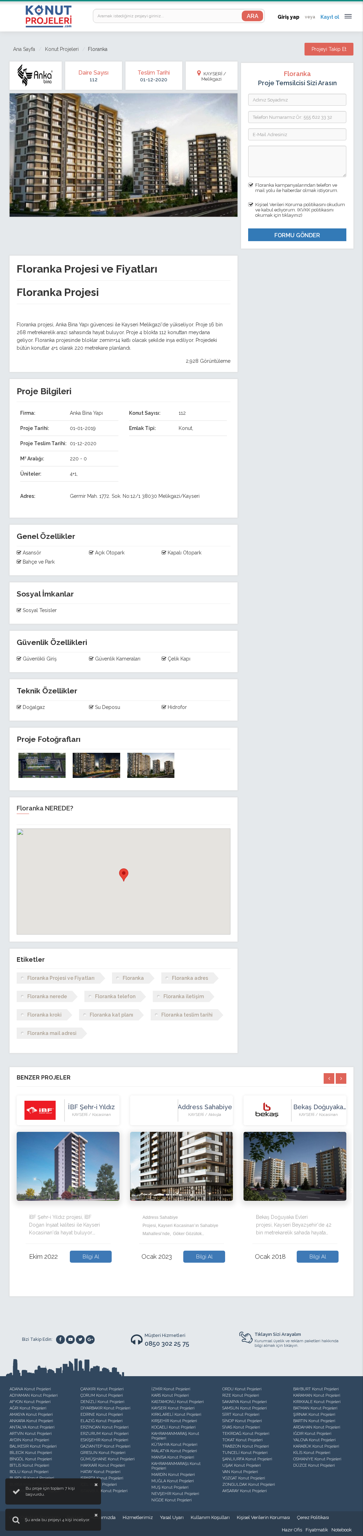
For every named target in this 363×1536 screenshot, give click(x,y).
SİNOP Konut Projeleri (242, 1421)
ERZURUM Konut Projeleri (104, 1433)
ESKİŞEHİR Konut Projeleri (104, 1440)
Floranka (133, 978)
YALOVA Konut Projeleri (314, 1440)
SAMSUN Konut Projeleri (244, 1408)
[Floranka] (42, 765)
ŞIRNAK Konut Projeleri (314, 1414)
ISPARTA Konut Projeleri (101, 1478)
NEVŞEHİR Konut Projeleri (175, 1493)
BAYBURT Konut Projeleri (316, 1389)
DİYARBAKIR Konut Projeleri (105, 1408)
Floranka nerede (47, 996)
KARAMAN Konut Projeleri (316, 1395)
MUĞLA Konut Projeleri (172, 1481)
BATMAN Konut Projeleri (315, 1408)
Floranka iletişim (183, 996)
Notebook (341, 1529)
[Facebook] (60, 1339)
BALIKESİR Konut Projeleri (33, 1446)
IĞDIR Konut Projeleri (312, 1433)
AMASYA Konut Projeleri (31, 1414)
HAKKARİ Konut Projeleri (102, 1465)
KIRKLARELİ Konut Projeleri (176, 1414)
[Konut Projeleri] (49, 16)
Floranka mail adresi (52, 1033)
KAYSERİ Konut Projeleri (173, 1408)
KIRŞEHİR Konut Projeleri (174, 1421)
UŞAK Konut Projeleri (241, 1465)
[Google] (90, 1339)
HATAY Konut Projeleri (100, 1472)
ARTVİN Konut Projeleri (31, 1433)
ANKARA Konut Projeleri (31, 1421)
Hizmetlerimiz (138, 1517)
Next (351, 1189)
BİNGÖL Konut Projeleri (31, 1459)
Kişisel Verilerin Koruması (263, 1517)
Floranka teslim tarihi (187, 1015)
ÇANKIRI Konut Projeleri (102, 1389)
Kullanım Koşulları (210, 1517)
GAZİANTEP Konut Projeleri (105, 1446)
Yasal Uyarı (172, 1517)
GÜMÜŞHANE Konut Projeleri (107, 1459)
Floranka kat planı (111, 1015)
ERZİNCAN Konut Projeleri (104, 1427)
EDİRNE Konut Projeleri (101, 1414)
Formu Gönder (297, 235)
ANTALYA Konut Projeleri (32, 1427)
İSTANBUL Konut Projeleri (104, 1491)
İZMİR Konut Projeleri (170, 1389)
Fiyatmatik (317, 1529)
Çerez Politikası (313, 1517)
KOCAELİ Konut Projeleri (173, 1427)
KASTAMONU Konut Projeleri (177, 1402)
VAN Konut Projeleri (240, 1472)
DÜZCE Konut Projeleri (314, 1465)
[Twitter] (80, 1339)
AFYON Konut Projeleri (30, 1402)
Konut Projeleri (62, 49)
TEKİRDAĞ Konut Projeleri (245, 1433)
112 (93, 79)
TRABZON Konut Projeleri (245, 1446)
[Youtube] (70, 1339)
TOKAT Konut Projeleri (242, 1440)
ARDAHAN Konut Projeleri (316, 1427)
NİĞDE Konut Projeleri (171, 1500)
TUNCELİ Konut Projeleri (245, 1452)
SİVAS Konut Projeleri (241, 1427)
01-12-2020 (153, 79)
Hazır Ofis (292, 1529)
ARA (252, 16)
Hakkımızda (103, 1517)
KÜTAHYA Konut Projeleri (174, 1444)
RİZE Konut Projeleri (240, 1395)
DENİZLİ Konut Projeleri (102, 1402)
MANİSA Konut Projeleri (172, 1457)
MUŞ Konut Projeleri (170, 1487)
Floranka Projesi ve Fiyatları (61, 978)
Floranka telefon (115, 996)
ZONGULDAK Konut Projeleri (248, 1484)
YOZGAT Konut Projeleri (243, 1478)
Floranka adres (190, 978)
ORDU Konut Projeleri (242, 1389)
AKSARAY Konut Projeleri (244, 1491)
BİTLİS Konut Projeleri (29, 1465)
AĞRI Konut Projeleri (28, 1408)
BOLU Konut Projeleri (29, 1472)
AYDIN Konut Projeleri (29, 1440)
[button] (123, 875)
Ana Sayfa (24, 49)
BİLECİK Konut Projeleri (31, 1452)
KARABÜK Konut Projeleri (316, 1446)
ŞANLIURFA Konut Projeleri (247, 1459)
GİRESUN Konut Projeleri (102, 1452)
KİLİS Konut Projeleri (311, 1452)
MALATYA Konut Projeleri (174, 1451)
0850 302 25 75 (167, 1343)
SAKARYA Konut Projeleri (244, 1402)
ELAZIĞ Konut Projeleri (101, 1421)
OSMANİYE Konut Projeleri (317, 1459)
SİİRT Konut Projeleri (240, 1414)
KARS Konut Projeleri (170, 1395)
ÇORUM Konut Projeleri (101, 1395)
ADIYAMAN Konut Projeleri (34, 1395)
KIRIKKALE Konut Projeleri (317, 1402)
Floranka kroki (44, 1015)
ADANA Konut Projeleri (30, 1389)
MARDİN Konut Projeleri (173, 1474)
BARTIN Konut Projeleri (314, 1421)
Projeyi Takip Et (329, 49)
